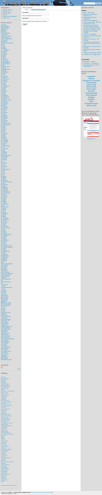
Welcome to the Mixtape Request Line (90, 15)
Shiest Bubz (4, 322)
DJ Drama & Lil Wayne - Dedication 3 (90, 18)
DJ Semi (3, 225)
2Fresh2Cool (4, 445)
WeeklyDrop (4, 466)
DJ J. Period (4, 141)
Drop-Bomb (3, 410)
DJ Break (3, 70)
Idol (2, 280)
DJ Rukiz (3, 216)
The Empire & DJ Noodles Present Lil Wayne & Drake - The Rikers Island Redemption (92, 27)
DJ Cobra (3, 84)
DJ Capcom (4, 76)
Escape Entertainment (6, 404)
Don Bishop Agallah (6, 264)
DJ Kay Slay (4, 148)
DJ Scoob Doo (5, 219)
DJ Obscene (4, 189)
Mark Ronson (5, 295)
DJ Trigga (3, 250)
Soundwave (4, 325)
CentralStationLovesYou (7, 422)
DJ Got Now (4, 120)
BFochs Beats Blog (5, 414)
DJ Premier (4, 195)
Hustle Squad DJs (6, 279)
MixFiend (3, 377)
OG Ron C (4, 309)
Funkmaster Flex (6, 275)
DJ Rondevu (4, 214)
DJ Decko (4, 91)
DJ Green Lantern (6, 123)
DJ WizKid (4, 258)
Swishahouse (5, 334)
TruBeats (3, 453)
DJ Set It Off (4, 226)
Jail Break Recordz (6, 287)
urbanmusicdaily (5, 446)
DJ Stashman (5, 240)
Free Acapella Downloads (7, 434)
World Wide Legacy (6, 359)
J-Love (3, 289)
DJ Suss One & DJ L (6, 245)
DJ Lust (3, 173)
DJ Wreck (4, 261)
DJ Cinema (4, 82)
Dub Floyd (4, 268)
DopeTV (3, 481)
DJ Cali (3, 75)
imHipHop (3, 399)
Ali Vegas (3, 25)
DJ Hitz (3, 132)
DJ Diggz (3, 94)
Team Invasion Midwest (7, 339)
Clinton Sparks (5, 37)
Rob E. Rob (4, 315)
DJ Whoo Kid (4, 257)
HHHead (3, 438)
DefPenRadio (4, 472)
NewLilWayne (4, 471)
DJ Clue (3, 83)
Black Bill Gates (5, 33)
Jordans (3, 439)
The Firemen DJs (6, 347)
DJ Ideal (3, 136)
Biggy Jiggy (4, 29)
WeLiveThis (4, 443)
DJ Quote (3, 200)
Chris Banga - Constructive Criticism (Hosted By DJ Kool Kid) (91, 43)
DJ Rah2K (4, 202)
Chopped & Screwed (91, 81)
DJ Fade (3, 111)
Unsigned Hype (91, 103)
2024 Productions (5, 464)
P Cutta (3, 311)
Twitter (39, 492)
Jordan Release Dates (6, 416)
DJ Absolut (4, 51)
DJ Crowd (4, 87)
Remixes (91, 99)
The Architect (5, 343)
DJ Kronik (4, 158)
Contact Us (6, 18)
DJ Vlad (3, 252)
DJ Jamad (4, 143)
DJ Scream (4, 222)
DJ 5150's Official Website (7, 461)
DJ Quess (4, 198)
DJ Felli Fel (4, 115)
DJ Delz (3, 93)
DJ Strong (4, 244)
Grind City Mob (5, 276)
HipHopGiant (4, 413)
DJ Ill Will (3, 137)
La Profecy (4, 294)
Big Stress (4, 32)
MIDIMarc (3, 301)
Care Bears (4, 34)
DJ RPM (3, 215)
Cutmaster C (4, 40)
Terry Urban (4, 340)
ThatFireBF (3, 428)
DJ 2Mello (4, 48)
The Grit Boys (5, 348)
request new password (38, 9)
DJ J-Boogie (4, 140)
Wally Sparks (4, 357)
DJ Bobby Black (5, 69)
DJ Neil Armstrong (6, 182)
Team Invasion (5, 337)
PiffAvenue (3, 478)
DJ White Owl (4, 255)
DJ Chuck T (4, 80)
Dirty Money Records (7, 43)
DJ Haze (3, 129)
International (91, 95)
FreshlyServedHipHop (6, 449)
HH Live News (4, 392)
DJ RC (3, 205)
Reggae (91, 97)
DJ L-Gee (3, 162)
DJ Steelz (3, 241)
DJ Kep (3, 150)
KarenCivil (3, 456)
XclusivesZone (4, 441)
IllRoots (3, 389)
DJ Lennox (4, 166)
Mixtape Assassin (6, 302)
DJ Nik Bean (4, 184)
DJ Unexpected (5, 251)
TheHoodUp (4, 397)
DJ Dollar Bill (4, 95)
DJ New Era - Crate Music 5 (91, 63)
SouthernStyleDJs (5, 432)
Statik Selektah (5, 327)
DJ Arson (3, 52)
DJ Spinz (3, 237)
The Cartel (4, 344)
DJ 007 (3, 44)
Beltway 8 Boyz (5, 27)
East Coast (91, 89)
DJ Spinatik (4, 236)
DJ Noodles (4, 187)
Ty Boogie (4, 355)
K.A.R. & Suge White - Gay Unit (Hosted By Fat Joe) (92, 23)
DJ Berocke (4, 59)
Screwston (4, 318)
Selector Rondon (5, 319)
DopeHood (3, 435)
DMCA (52, 492)
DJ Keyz (3, 151)
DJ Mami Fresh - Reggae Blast (92, 54)
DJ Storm (3, 243)
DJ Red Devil (4, 207)
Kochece (3, 293)
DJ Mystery (4, 180)
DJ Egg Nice (4, 104)
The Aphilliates (5, 341)
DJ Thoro (3, 248)
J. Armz (3, 286)
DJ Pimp (3, 194)
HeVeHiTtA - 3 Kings (89, 61)
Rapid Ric (3, 314)
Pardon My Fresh (5, 406)
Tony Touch (4, 352)
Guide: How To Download (90, 20)
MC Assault (4, 298)
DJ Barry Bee (5, 61)
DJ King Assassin (6, 155)
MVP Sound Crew (6, 304)
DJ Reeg (3, 208)
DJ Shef (3, 229)
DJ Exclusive (4, 107)
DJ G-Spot (4, 122)
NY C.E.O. (3, 307)
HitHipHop (3, 463)
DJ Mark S (4, 177)
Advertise (44, 492)
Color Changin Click (6, 38)
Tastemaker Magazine (6, 402)
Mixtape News (7, 13)
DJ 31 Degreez (5, 50)
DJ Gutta (3, 127)
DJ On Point (4, 190)
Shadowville (4, 396)
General (91, 91)
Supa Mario (4, 332)
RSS (49, 492)
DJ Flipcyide (4, 118)
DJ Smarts (4, 233)
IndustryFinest (4, 424)
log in (26, 9)
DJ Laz (3, 165)
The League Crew (6, 351)
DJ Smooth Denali (6, 234)
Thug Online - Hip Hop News (8, 391)
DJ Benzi (3, 58)
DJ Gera (3, 119)
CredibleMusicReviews (6, 425)
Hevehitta (3, 277)
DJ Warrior (4, 254)
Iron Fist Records (6, 282)
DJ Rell (3, 211)
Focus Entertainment (7, 273)
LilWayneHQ (4, 467)
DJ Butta (3, 73)
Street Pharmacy (6, 329)
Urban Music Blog (5, 418)
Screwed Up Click (6, 316)
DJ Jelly (3, 144)
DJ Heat (3, 130)
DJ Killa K (4, 154)
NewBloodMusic (5, 450)
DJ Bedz (3, 57)
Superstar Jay (5, 333)
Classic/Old (91, 83)
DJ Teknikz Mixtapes (7, 247)
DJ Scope (3, 220)
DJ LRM (3, 170)
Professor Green (5, 312)
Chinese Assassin (6, 36)
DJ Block (3, 68)
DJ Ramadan (4, 204)
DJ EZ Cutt (4, 109)
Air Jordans (4, 421)
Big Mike (3, 30)
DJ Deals (3, 90)
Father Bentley (5, 272)
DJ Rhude (4, 212)
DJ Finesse (4, 116)
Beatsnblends (5, 26)
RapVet (2, 436)
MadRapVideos (4, 431)
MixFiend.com (91, 139)
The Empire (4, 345)
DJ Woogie (4, 259)
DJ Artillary (4, 54)
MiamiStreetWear (5, 468)
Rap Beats (3, 403)
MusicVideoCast (5, 400)
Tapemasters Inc (5, 336)
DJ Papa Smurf (5, 191)
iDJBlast (3, 460)
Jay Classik (4, 284)
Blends (91, 78)
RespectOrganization (6, 457)
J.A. (2, 283)
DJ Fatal (3, 113)
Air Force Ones (4, 417)
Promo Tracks (7, 11)
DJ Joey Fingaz (5, 145)
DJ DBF (3, 88)
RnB (91, 101)
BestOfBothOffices (5, 420)
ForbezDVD (3, 452)
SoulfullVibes (4, 454)
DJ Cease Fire (5, 79)
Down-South (4, 442)
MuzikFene (3, 475)
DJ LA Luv (4, 164)
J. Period (3, 290)
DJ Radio (3, 201)
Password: (25, 18)
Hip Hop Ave (4, 379)
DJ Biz (3, 65)
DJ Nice (3, 183)
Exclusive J (4, 270)
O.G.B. (3, 308)
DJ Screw (3, 223)
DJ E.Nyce (4, 101)
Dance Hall (91, 85)
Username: (26, 12)
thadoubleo (3, 477)
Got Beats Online (5, 385)
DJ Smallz (4, 232)
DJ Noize (3, 186)
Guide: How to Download (10, 16)
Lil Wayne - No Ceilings (89, 34)
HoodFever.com (5, 393)
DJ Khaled (4, 152)
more (18, 369)
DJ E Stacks (4, 102)
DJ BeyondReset (6, 62)
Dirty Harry (4, 41)
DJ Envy (3, 105)
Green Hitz (3, 407)
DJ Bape (3, 55)
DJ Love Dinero (5, 169)
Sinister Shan (5, 323)
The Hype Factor (5, 395)
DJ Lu (2, 172)
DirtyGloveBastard (5, 474)
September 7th (5, 320)
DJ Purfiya (4, 197)
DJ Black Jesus (5, 66)
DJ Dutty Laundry (6, 100)
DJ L (2, 161)
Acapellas (91, 76)
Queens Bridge (4, 388)
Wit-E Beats (4, 358)
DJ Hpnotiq (4, 133)
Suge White (4, 330)
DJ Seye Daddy (5, 227)
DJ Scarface (4, 218)
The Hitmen (4, 350)
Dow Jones (4, 266)
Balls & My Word (5, 384)
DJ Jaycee (4, 139)
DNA (2, 262)
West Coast (91, 106)
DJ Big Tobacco (5, 63)
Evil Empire (4, 269)
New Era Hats (4, 429)
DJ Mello (3, 179)
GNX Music (3, 381)
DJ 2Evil (3, 47)
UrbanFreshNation (5, 409)
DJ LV (2, 175)
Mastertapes (4, 297)
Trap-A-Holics (5, 354)
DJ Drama (4, 98)
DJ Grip (3, 126)
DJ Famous (4, 112)
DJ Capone (4, 77)
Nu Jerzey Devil (5, 305)
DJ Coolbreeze (5, 86)
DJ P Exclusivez (5, 193)
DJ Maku (3, 176)
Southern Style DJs (6, 326)
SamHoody (3, 459)
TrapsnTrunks (4, 479)
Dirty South (91, 87)
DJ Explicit (4, 108)
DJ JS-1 (3, 147)
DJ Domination (5, 97)
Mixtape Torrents (7, 10)
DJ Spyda (3, 239)
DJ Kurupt (4, 159)
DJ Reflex (4, 209)
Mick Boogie (4, 300)
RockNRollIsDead (5, 386)
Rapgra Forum (4, 470)
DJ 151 (3, 45)
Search (5, 14)
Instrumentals (91, 93)
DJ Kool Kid (4, 157)
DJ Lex (3, 168)
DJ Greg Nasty (5, 125)
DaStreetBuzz (4, 427)
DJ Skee (3, 230)
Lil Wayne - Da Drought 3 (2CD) (92, 52)
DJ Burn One (4, 72)
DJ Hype (3, 134)
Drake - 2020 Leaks (89, 12)
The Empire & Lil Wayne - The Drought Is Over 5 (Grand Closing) (91, 31)
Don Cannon (4, 265)
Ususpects (3, 411)
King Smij (3, 291)
